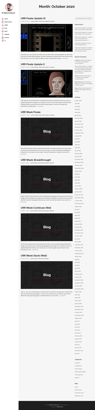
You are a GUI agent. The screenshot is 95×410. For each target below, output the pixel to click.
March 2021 (78, 271)
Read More (65, 58)
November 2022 (79, 233)
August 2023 (78, 206)
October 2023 (78, 200)
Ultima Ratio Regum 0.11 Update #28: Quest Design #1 (83, 71)
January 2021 (78, 277)
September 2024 (79, 168)
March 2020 (78, 300)
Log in (76, 387)
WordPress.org (79, 395)
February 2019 (78, 336)
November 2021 (79, 247)
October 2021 (78, 250)
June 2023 (77, 212)
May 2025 (77, 144)
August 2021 (78, 256)
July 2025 (77, 139)
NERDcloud (60, 406)
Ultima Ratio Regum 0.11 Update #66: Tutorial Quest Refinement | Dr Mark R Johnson (83, 68)
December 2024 (79, 159)
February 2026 (78, 118)
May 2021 (77, 265)
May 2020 (77, 294)
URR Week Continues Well (36, 207)
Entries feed (78, 390)
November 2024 (79, 162)
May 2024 (77, 180)
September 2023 (79, 203)
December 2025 (79, 124)
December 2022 (79, 230)
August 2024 (78, 171)
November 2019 (79, 309)
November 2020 (79, 283)
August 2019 (78, 318)
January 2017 (78, 347)
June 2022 (77, 239)
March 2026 (78, 115)
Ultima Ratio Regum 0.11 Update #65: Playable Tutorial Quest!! (83, 62)
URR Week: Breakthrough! (36, 160)
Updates (52, 21)
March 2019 (78, 333)
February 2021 (78, 274)
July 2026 (77, 103)
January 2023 (78, 227)
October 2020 (78, 286)
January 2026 (78, 121)
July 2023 (77, 209)
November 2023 (79, 197)
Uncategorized (79, 374)
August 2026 (78, 100)
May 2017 (77, 344)
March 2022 (78, 241)
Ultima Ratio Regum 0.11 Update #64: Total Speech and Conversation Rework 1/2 (83, 38)
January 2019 (78, 339)
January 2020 (78, 303)
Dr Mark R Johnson (8, 13)
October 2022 (78, 236)
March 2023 (78, 221)
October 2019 (78, 312)
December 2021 (79, 244)
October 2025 (78, 130)
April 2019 (77, 330)
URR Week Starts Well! (34, 255)
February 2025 (78, 153)
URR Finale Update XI (33, 18)
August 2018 (78, 341)
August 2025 (78, 136)
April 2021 (77, 268)
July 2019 (77, 321)
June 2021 (77, 262)
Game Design (34, 21)
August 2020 (78, 291)
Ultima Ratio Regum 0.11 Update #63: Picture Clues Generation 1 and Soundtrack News (83, 49)
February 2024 (78, 189)
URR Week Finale (31, 112)
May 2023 (77, 215)
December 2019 (79, 306)
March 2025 (78, 150)
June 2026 (77, 106)
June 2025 (77, 141)
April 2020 (77, 297)
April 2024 (77, 183)
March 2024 (78, 186)
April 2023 (77, 218)
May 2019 (77, 327)
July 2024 (77, 174)
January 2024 (78, 191)
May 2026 (77, 109)
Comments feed (79, 393)
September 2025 (79, 133)
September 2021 (79, 253)
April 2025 (77, 147)
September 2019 (79, 315)
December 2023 (79, 194)
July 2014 (77, 353)
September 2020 (79, 289)
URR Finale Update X (33, 64)
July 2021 (77, 259)
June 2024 (77, 177)
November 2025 (79, 127)
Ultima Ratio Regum (44, 21)
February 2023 (78, 224)
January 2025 (78, 156)
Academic (77, 363)
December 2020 (79, 280)
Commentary (78, 366)
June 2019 (77, 324)
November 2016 (79, 350)
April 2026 (77, 112)
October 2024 (78, 165)
